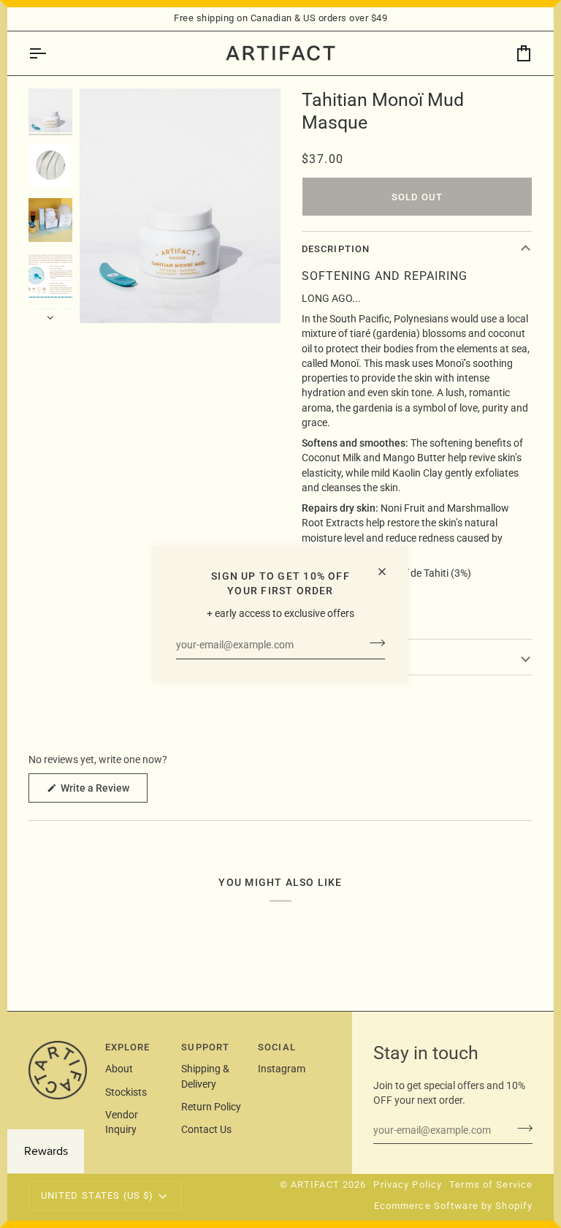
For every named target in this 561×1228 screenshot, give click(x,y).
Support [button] (205, 1047)
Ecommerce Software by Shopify (453, 1205)
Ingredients (336, 656)
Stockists (126, 1092)
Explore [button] (127, 1047)
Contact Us (206, 1129)
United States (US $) (97, 1195)
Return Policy (211, 1107)
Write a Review (103, 792)
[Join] (373, 643)
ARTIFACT (315, 1184)
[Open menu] (50, 53)
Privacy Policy (407, 1184)
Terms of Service (491, 1184)
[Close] (388, 571)
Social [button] (277, 1047)
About (119, 1068)
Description (336, 248)
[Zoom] (107, 295)
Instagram (281, 1068)
